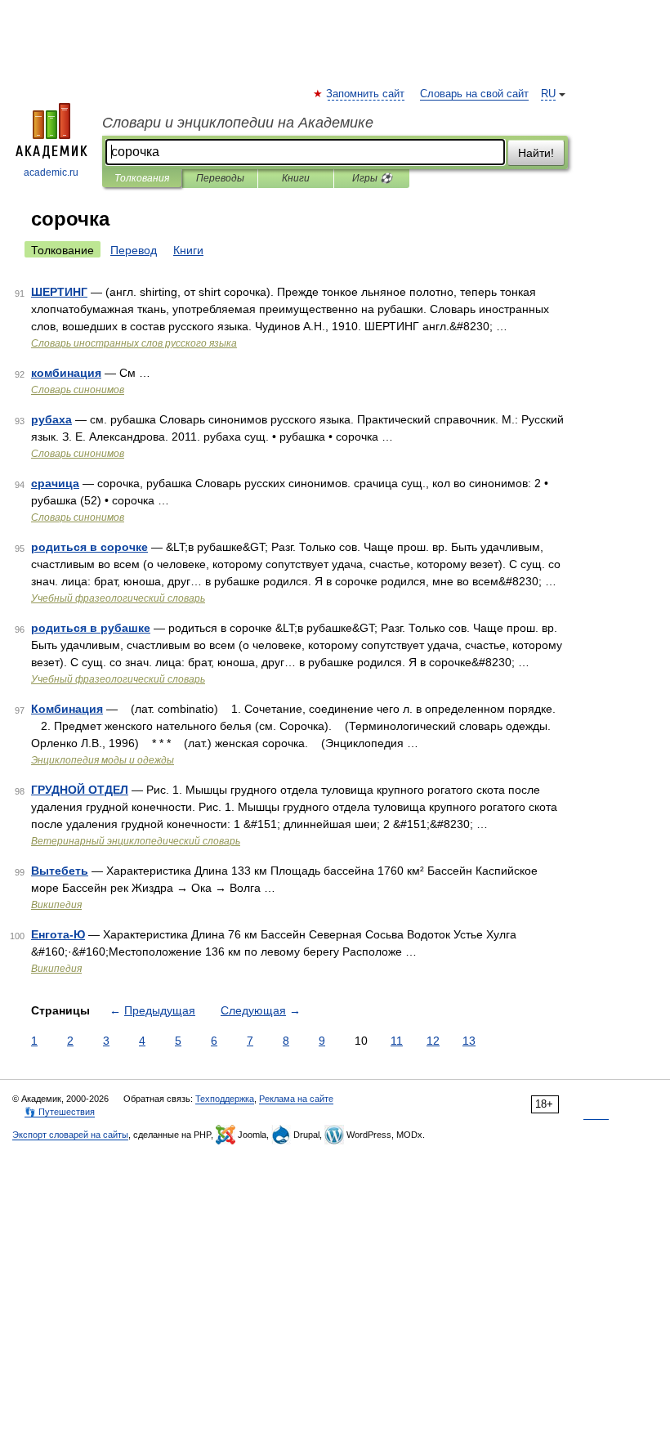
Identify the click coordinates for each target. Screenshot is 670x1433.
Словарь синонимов (77, 390)
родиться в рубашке (90, 627)
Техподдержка (224, 1099)
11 (397, 1040)
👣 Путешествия (60, 1112)
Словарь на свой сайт (474, 94)
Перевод (133, 250)
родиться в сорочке (89, 546)
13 (469, 1040)
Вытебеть (59, 870)
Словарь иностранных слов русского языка (134, 343)
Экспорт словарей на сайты (70, 1135)
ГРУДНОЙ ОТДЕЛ (79, 789)
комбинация (66, 372)
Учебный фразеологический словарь (118, 598)
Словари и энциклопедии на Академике (237, 122)
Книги (296, 178)
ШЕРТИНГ (59, 291)
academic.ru (51, 172)
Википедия (56, 905)
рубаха (51, 419)
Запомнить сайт (366, 94)
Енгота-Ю (58, 934)
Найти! (536, 152)
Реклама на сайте (296, 1099)
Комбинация (67, 708)
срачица (55, 483)
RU (548, 94)
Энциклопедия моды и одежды (102, 760)
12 (433, 1040)
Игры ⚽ (372, 178)
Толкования (141, 178)
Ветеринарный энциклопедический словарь (135, 841)
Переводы (220, 178)
